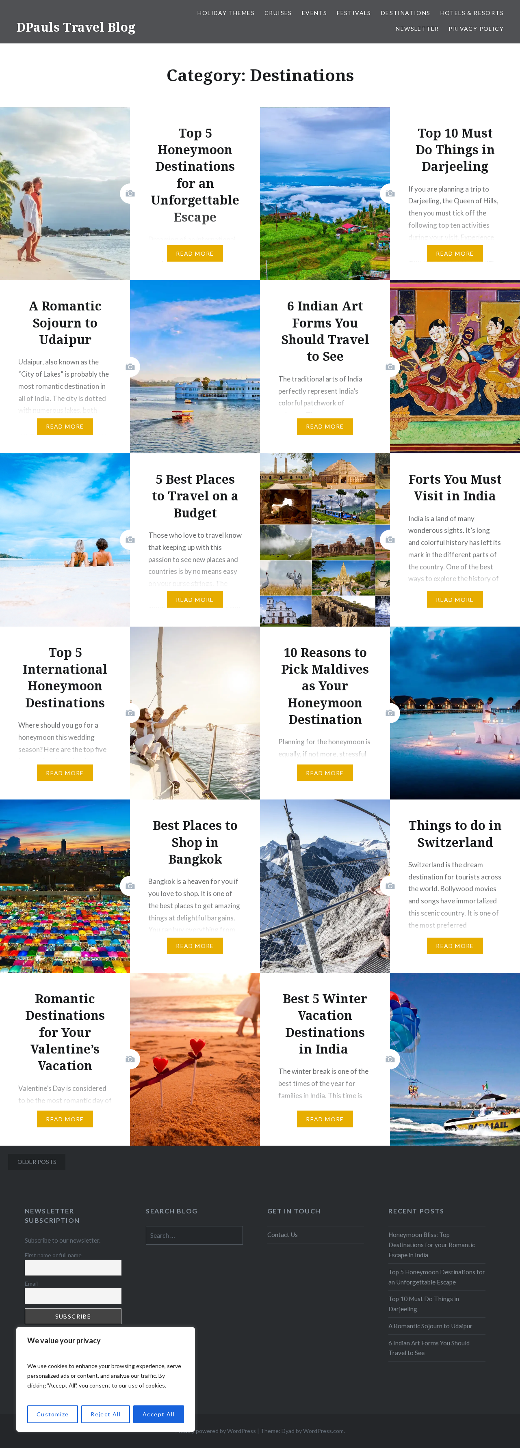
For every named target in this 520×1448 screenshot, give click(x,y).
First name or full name (53, 1255)
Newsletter (417, 28)
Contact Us (282, 1234)
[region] (105, 1379)
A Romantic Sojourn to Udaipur (430, 1325)
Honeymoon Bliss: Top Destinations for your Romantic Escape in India (431, 1244)
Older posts (36, 1161)
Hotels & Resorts (472, 12)
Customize (53, 1414)
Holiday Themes (226, 12)
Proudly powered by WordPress (215, 1430)
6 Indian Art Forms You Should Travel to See (429, 1348)
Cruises (278, 12)
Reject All (106, 1414)
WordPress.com (323, 1430)
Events (314, 12)
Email (31, 1283)
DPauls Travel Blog (75, 27)
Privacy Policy (476, 28)
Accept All (159, 1414)
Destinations (406, 12)
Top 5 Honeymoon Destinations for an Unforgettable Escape (436, 1277)
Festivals (354, 12)
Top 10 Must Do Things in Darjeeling (423, 1303)
